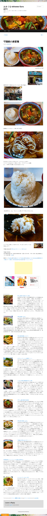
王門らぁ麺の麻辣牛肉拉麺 (23, 400)
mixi (23, 259)
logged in (11, 504)
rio (29, 498)
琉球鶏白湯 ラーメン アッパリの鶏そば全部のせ (13, 459)
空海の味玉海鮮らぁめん (23, 421)
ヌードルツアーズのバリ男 (23, 477)
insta (12, 255)
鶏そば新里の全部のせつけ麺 (23, 295)
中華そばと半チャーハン (16, 249)
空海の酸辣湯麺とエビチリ (23, 336)
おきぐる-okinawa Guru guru (14, 7)
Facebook (10, 258)
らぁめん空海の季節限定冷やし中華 (25, 380)
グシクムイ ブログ (28, 259)
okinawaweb (35, 258)
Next (42, 34)
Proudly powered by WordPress (23, 511)
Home (5, 30)
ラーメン (13, 498)
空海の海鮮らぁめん (22, 316)
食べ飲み (19, 498)
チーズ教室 (9, 259)
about (9, 30)
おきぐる (18, 258)
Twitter (14, 258)
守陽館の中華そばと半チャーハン (24, 440)
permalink (36, 498)
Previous (6, 34)
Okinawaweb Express (17, 259)
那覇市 (16, 498)
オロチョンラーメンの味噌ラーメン (25, 358)
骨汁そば (24, 249)
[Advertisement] (23, 268)
